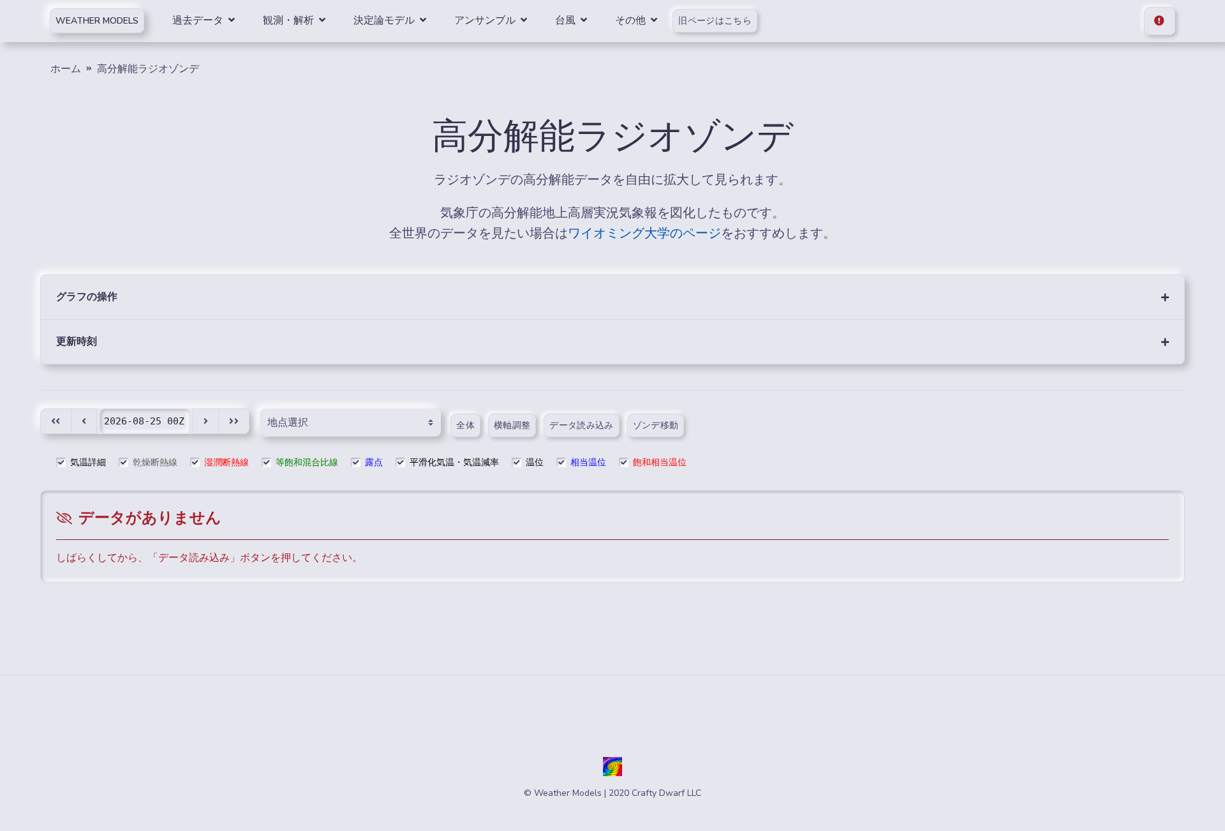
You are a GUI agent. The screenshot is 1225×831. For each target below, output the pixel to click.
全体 (465, 425)
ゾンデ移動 (656, 425)
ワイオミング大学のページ (644, 233)
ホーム (65, 69)
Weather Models (97, 21)
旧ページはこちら (715, 21)
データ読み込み (581, 425)
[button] (612, 297)
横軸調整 (512, 425)
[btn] (55, 421)
